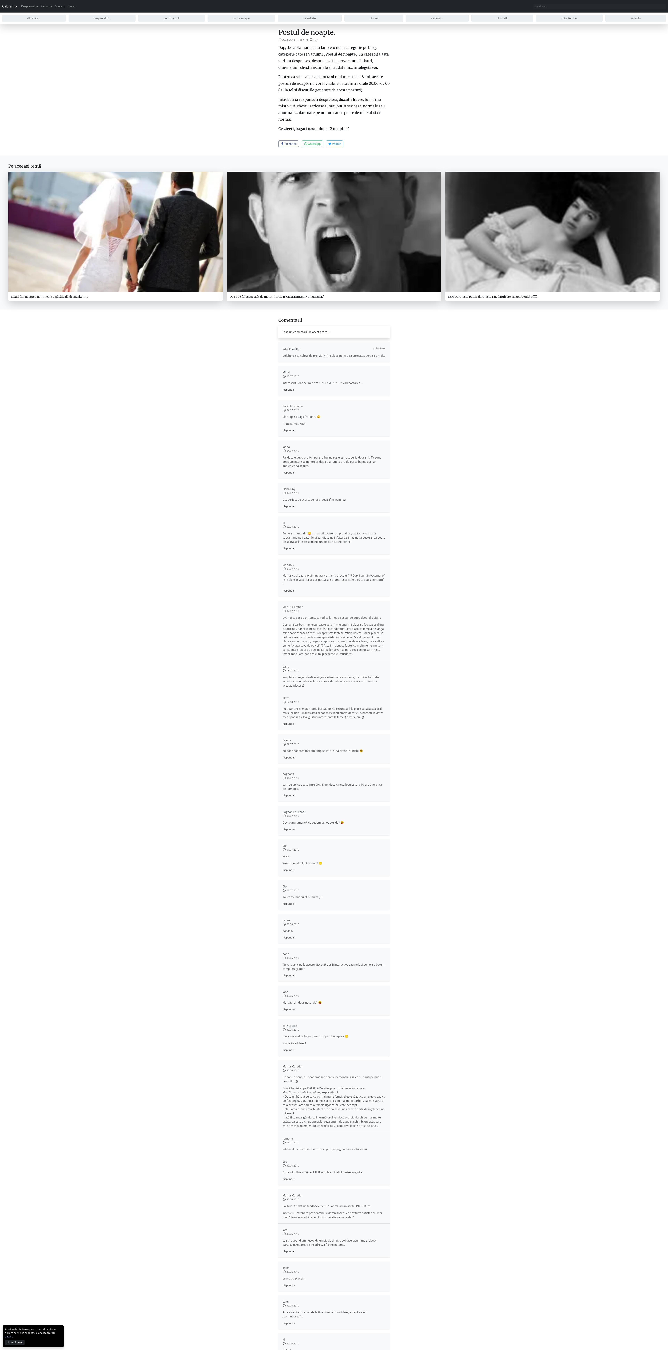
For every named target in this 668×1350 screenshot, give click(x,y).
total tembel (569, 18)
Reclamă (46, 6)
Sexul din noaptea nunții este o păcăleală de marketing (49, 296)
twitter (336, 144)
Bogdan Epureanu (294, 812)
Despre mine (29, 6)
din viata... (34, 18)
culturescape (241, 18)
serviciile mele (375, 356)
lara (285, 1162)
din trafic (502, 18)
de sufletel (309, 18)
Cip (285, 846)
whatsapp (314, 144)
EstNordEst (290, 1026)
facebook (290, 144)
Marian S (288, 565)
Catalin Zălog (291, 349)
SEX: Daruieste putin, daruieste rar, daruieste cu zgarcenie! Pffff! (492, 296)
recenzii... (437, 18)
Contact (60, 6)
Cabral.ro (9, 6)
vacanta (635, 18)
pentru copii (172, 18)
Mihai (286, 372)
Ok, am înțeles (14, 1342)
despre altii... (102, 18)
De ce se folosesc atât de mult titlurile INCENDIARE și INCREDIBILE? (277, 296)
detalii (8, 1336)
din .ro (72, 6)
